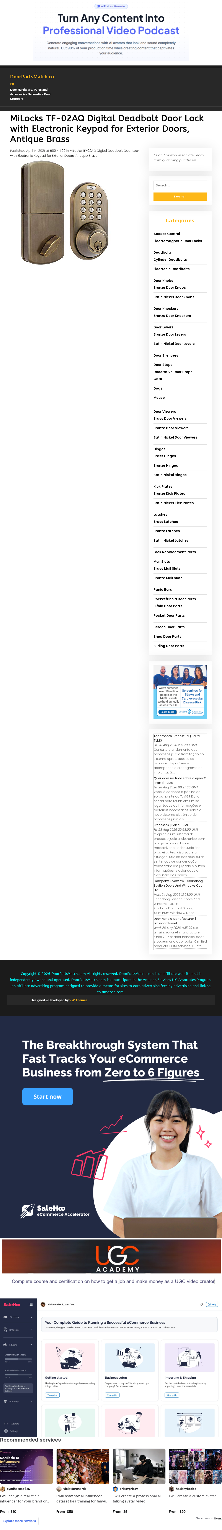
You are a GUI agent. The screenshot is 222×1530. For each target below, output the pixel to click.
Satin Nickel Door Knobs (173, 297)
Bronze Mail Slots (168, 578)
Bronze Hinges (165, 465)
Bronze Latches (166, 531)
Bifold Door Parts (167, 606)
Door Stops (163, 364)
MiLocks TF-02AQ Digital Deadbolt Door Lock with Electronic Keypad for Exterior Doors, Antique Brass (74, 153)
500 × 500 (57, 150)
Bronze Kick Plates (169, 493)
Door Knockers (165, 308)
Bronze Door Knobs (169, 287)
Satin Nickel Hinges (170, 475)
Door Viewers (164, 411)
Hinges (159, 449)
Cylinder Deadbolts (170, 259)
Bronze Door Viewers (171, 428)
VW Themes (78, 1000)
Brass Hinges (164, 456)
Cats (157, 379)
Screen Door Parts (169, 627)
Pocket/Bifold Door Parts (174, 599)
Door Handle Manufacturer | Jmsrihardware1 (175, 921)
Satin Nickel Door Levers (174, 343)
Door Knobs (163, 280)
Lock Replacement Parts (174, 552)
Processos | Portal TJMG (171, 825)
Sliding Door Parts (168, 646)
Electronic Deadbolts (171, 269)
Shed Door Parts (167, 636)
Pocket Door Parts (169, 615)
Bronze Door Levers (169, 334)
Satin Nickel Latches (171, 540)
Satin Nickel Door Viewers (175, 437)
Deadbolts (162, 252)
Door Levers (163, 327)
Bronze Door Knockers (172, 315)
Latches (160, 514)
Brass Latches (165, 521)
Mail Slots (161, 561)
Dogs (157, 388)
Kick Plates (163, 486)
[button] (111, 109)
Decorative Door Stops (173, 372)
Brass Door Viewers (170, 418)
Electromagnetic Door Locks (177, 241)
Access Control (166, 234)
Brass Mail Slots (167, 568)
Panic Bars (162, 589)
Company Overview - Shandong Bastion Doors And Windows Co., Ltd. (178, 885)
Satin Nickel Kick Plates (173, 503)
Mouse (159, 397)
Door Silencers (165, 355)
